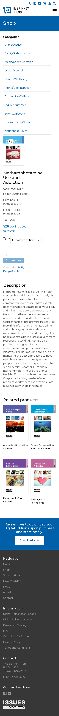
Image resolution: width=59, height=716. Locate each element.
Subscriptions (11, 575)
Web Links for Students (18, 636)
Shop (6, 569)
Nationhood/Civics (16, 130)
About (7, 592)
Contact (8, 597)
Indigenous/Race (15, 105)
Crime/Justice (13, 44)
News (6, 586)
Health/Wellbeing (16, 79)
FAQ (5, 630)
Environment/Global (18, 122)
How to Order (12, 581)
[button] (11, 141)
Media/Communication (19, 61)
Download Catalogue (16, 625)
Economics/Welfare (17, 96)
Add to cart (13, 260)
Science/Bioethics (16, 113)
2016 (20, 267)
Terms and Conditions (16, 647)
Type (6, 238)
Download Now (30, 540)
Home (7, 564)
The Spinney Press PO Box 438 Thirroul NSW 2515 (15, 667)
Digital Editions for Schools (19, 613)
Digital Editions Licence (17, 619)
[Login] (49, 3)
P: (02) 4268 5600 (14, 676)
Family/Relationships (17, 53)
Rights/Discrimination (18, 87)
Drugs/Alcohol (14, 70)
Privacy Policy (11, 642)
